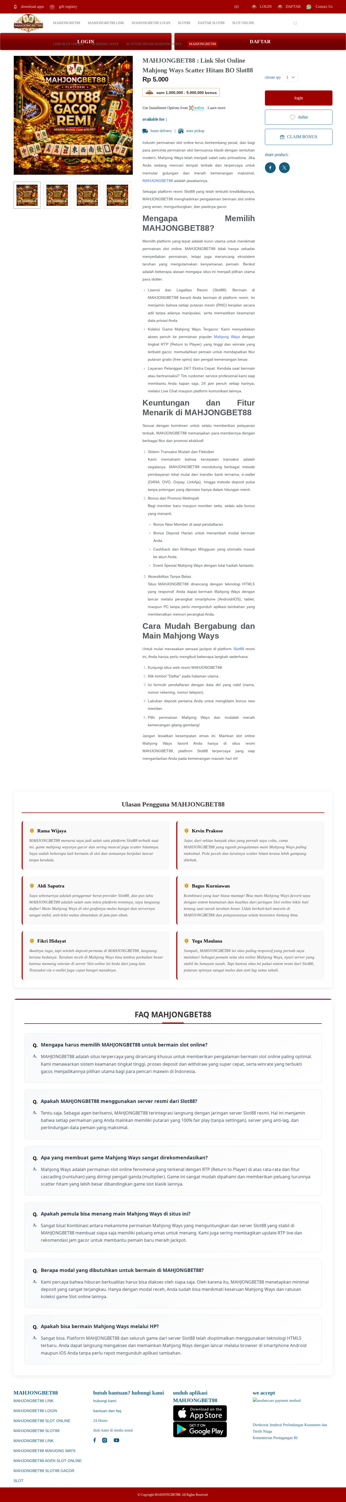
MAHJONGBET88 (157, 180)
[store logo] (28, 23)
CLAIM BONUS (302, 136)
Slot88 (238, 649)
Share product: (276, 154)
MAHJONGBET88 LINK (34, 1401)
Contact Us (323, 7)
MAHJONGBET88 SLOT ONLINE (42, 1421)
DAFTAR (293, 7)
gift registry (67, 7)
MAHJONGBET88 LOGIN (35, 1411)
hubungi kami (104, 1401)
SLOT (19, 1481)
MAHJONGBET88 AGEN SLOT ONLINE (48, 1461)
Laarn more (216, 108)
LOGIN (266, 7)
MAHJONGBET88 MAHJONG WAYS (44, 1451)
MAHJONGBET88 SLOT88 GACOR (44, 1471)
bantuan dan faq (107, 1411)
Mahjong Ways (227, 337)
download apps (32, 7)
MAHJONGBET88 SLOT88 (36, 1431)
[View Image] (27, 195)
